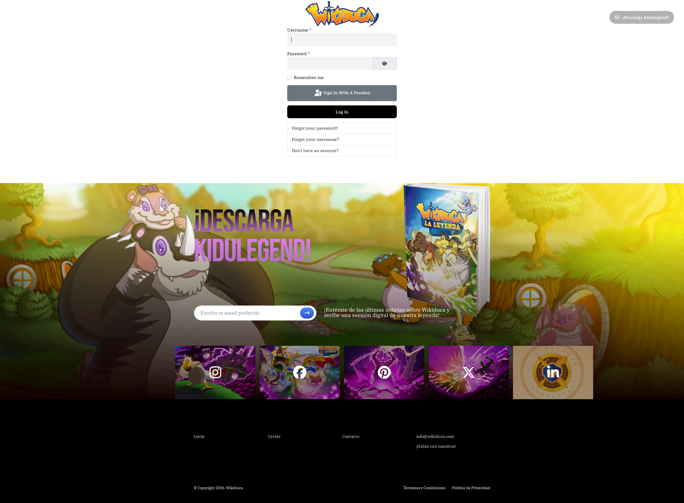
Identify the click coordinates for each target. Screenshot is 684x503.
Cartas (39, 17)
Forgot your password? (315, 128)
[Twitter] (567, 17)
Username (299, 30)
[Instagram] (602, 17)
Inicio (16, 17)
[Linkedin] (590, 17)
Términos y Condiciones (424, 487)
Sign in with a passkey (346, 92)
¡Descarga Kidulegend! (645, 17)
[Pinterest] (578, 17)
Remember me (309, 77)
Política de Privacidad (471, 487)
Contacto (110, 17)
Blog (86, 17)
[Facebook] (555, 17)
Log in (342, 111)
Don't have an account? (315, 150)
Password (298, 53)
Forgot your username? (315, 139)
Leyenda (64, 17)
